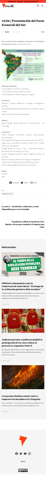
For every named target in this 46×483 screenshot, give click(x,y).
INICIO (23, 461)
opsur (7, 32)
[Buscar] (38, 5)
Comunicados (7, 193)
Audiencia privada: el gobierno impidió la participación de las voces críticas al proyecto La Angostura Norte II (22, 342)
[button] (42, 5)
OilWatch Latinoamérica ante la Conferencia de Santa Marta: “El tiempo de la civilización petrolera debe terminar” (22, 286)
